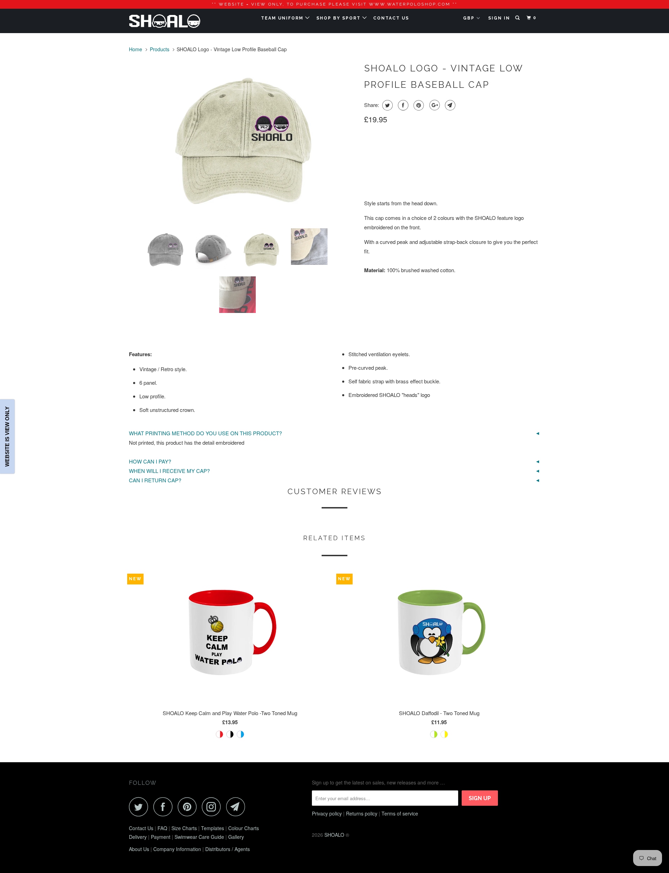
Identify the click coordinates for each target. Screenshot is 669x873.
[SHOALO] (164, 20)
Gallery (236, 836)
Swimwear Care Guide (199, 836)
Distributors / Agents (227, 848)
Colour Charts (243, 828)
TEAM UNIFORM (283, 18)
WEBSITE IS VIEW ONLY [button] (7, 436)
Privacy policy (327, 813)
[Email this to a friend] (449, 105)
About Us (139, 848)
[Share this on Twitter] (386, 105)
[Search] (518, 18)
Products (159, 49)
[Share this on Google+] (434, 105)
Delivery (138, 836)
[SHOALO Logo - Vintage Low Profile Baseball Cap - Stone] (243, 141)
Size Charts (184, 828)
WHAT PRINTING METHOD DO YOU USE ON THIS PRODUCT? (205, 433)
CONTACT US (391, 18)
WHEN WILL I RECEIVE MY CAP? (169, 470)
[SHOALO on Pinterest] (189, 806)
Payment (160, 836)
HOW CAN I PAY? (150, 461)
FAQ (162, 828)
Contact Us (141, 828)
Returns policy (361, 813)
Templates (212, 828)
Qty (369, 171)
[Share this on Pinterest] (418, 105)
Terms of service (400, 813)
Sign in (499, 18)
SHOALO (334, 834)
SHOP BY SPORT (339, 18)
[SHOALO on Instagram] (213, 806)
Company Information (177, 848)
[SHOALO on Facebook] (164, 806)
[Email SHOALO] (237, 806)
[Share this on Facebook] (402, 105)
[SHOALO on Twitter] (140, 806)
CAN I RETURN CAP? (155, 480)
